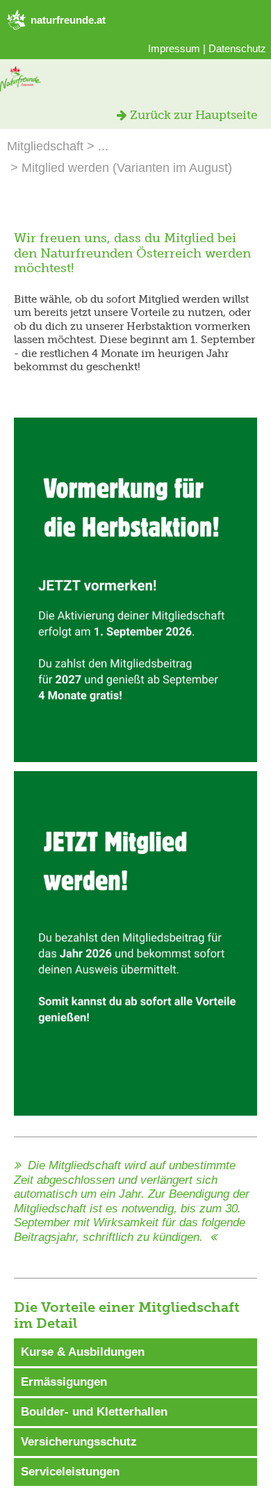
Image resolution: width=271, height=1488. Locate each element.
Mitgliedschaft (45, 146)
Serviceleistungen (70, 1471)
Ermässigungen (64, 1381)
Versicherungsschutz (79, 1441)
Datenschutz (237, 48)
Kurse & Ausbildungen (83, 1352)
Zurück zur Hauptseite (192, 115)
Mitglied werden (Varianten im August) (127, 168)
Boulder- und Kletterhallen (94, 1411)
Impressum (174, 48)
